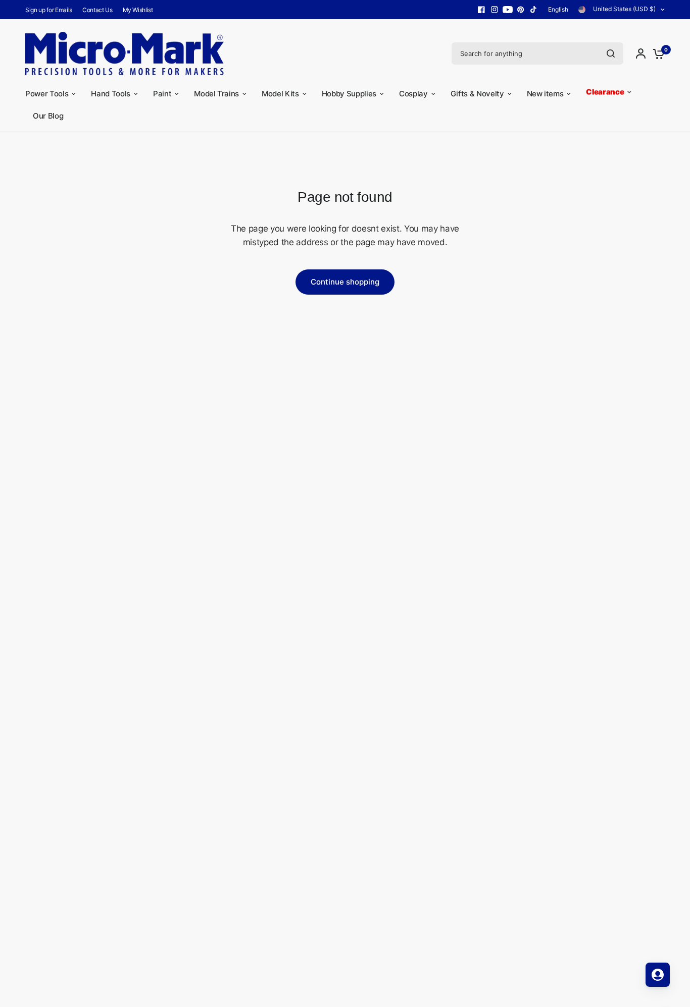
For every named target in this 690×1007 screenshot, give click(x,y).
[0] (656, 53)
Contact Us (97, 10)
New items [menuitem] (545, 93)
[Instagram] (494, 9)
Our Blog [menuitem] (48, 116)
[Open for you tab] (658, 975)
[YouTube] (507, 9)
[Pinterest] (520, 9)
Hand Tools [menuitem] (110, 93)
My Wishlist (138, 10)
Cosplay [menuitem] (413, 93)
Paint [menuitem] (162, 93)
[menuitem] (51, 10)
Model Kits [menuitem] (280, 93)
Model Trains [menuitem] (216, 93)
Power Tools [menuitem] (46, 93)
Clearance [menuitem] (605, 93)
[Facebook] (481, 9)
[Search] (610, 53)
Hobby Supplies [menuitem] (349, 93)
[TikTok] (533, 9)
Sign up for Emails (48, 10)
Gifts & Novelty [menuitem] (477, 93)
